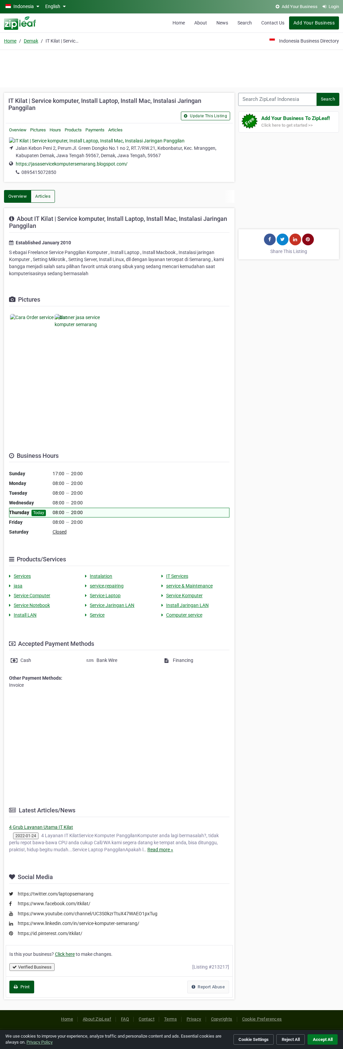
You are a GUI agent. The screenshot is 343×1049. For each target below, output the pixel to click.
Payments (95, 129)
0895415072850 (38, 172)
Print (24, 986)
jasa (18, 586)
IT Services (177, 576)
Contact (146, 1019)
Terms (170, 1019)
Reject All (291, 1039)
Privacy (194, 1019)
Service (97, 615)
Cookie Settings (253, 1039)
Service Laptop (105, 595)
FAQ (125, 1019)
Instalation (101, 576)
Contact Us (272, 22)
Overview (17, 129)
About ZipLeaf (97, 1019)
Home (179, 22)
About (200, 22)
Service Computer (32, 595)
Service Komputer (184, 595)
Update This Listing (208, 116)
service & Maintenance (189, 586)
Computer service (184, 615)
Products (73, 129)
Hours (55, 129)
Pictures (38, 129)
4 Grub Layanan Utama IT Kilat (41, 827)
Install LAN (25, 615)
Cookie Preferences (262, 1019)
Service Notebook (32, 605)
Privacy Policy (39, 1042)
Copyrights (221, 1019)
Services (22, 576)
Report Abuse (211, 986)
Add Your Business (314, 22)
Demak (31, 41)
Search (244, 22)
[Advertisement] (171, 68)
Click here (65, 954)
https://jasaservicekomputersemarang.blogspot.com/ (72, 164)
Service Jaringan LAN (112, 605)
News (222, 22)
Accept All (323, 1039)
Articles (115, 129)
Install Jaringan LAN (187, 605)
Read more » (160, 849)
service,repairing (107, 586)
